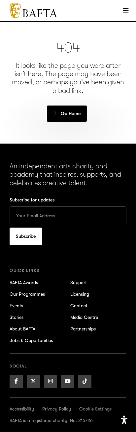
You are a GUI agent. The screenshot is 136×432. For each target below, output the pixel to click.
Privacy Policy (56, 408)
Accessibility (22, 408)
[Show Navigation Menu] (125, 10)
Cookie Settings (95, 408)
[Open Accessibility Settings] (124, 420)
